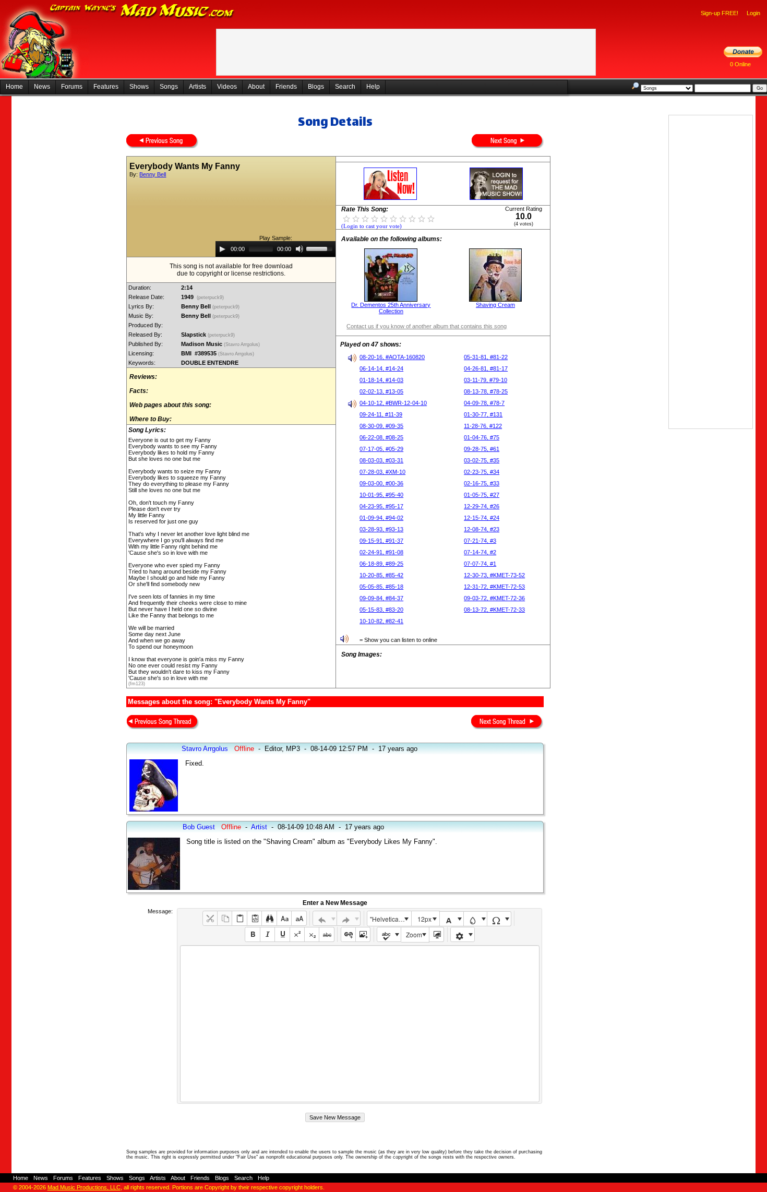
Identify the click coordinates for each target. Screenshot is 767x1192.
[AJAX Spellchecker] (389, 934)
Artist (259, 827)
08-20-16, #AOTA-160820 (392, 357)
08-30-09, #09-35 (381, 426)
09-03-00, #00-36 (381, 483)
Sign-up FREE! (719, 13)
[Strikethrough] (326, 934)
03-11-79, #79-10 (485, 380)
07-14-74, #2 (480, 552)
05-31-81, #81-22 (486, 357)
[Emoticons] (462, 934)
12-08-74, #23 (481, 529)
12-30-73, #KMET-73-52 (494, 575)
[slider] (320, 248)
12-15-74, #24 (481, 518)
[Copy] (225, 918)
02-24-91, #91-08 (381, 552)
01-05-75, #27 (481, 495)
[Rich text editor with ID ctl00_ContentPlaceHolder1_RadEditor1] (360, 1024)
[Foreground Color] (451, 919)
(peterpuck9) (210, 297)
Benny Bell (152, 174)
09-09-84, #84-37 (381, 598)
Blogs (316, 86)
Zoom (414, 934)
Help (373, 86)
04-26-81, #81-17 (486, 368)
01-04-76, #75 (481, 437)
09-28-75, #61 (481, 449)
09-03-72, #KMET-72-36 (494, 598)
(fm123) (136, 683)
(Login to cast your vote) (371, 226)
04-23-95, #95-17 (381, 506)
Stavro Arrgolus (205, 749)
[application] (275, 249)
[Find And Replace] (269, 918)
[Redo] (349, 918)
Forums (71, 86)
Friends (286, 86)
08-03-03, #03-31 (381, 460)
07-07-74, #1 (480, 564)
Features (105, 86)
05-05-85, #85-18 (381, 586)
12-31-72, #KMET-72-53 (494, 586)
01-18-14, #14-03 (381, 380)
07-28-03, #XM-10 (382, 472)
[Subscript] (312, 934)
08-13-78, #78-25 (486, 391)
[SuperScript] (297, 934)
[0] (346, 218)
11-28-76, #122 (483, 426)
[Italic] (267, 934)
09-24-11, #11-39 (380, 414)
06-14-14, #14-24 (381, 368)
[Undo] (325, 918)
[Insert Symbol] (499, 919)
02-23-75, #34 (481, 472)
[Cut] (210, 918)
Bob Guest (199, 827)
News (42, 86)
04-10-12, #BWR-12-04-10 (393, 403)
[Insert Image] (363, 934)
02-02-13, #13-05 (381, 391)
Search (345, 86)
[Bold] (252, 934)
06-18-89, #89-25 (381, 564)
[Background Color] (475, 919)
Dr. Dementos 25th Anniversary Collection (390, 308)
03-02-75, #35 (481, 460)
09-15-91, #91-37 (381, 541)
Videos (227, 86)
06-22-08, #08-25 (381, 437)
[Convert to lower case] (284, 918)
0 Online (740, 64)
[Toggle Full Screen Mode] (436, 934)
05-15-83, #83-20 (381, 609)
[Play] (222, 249)
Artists (197, 86)
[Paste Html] (254, 918)
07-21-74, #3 (480, 541)
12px (424, 918)
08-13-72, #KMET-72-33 (494, 609)
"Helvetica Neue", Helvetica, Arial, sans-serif (390, 918)
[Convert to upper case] (299, 918)
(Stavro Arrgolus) (242, 344)
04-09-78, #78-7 (484, 403)
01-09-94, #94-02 (381, 518)
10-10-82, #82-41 (381, 621)
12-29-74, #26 (481, 506)
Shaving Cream (495, 305)
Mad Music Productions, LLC (84, 1187)
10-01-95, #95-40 (381, 495)
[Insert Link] (348, 934)
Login (753, 13)
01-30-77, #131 (483, 414)
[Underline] (282, 934)
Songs (169, 86)
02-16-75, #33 (481, 483)
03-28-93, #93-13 (381, 529)
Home (14, 86)
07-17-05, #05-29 (381, 449)
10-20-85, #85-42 (381, 575)
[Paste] (239, 918)
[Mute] (299, 249)
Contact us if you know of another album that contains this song (426, 326)
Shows (139, 86)
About (256, 86)
